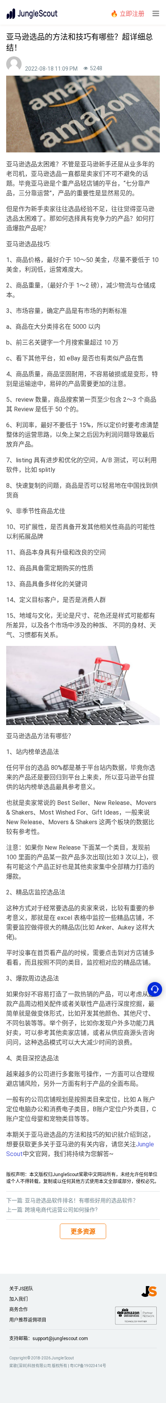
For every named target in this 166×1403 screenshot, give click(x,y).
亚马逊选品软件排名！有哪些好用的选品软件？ (81, 1200)
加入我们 (18, 1299)
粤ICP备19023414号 (88, 1366)
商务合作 (18, 1309)
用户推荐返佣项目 (27, 1320)
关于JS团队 (21, 1288)
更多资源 (83, 1231)
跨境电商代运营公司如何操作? (61, 1210)
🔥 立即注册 (127, 14)
